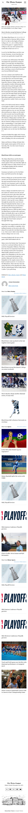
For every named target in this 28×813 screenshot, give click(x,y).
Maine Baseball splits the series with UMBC (13, 477)
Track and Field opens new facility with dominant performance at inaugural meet (14, 664)
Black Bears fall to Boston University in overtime (14, 421)
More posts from (13, 286)
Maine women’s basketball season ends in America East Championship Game (14, 691)
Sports (18, 275)
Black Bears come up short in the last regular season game (13, 342)
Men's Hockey (12, 275)
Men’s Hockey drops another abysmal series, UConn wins (13, 394)
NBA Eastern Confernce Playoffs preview (12, 528)
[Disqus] (14, 715)
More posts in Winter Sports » (20, 561)
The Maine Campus (14, 2)
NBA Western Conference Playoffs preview (12, 637)
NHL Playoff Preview (8, 316)
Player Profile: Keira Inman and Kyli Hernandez (13, 554)
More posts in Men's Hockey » (20, 293)
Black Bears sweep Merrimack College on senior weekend (14, 368)
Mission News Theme (9, 810)
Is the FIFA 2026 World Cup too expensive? (11, 450)
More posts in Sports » (21, 426)
